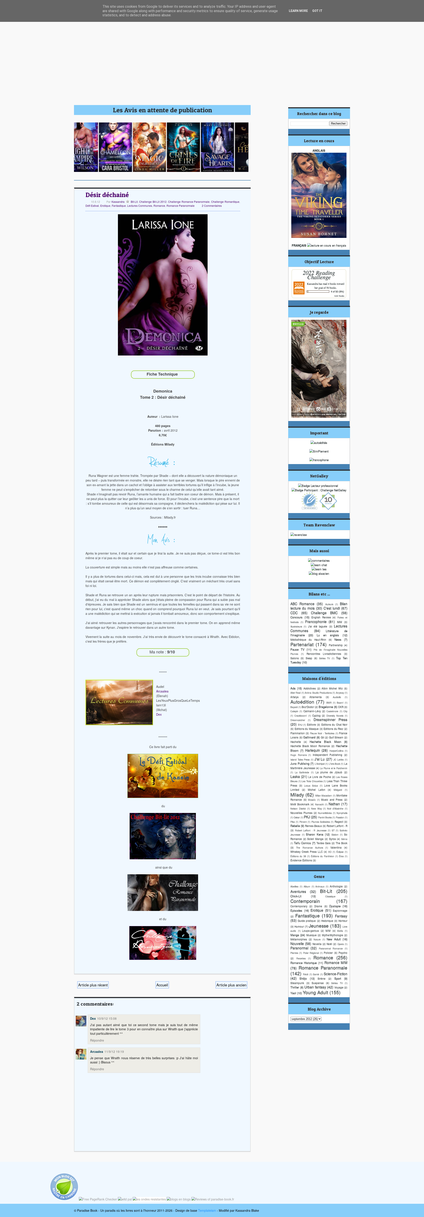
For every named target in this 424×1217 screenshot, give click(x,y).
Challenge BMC (324, 612)
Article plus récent (93, 985)
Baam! (340, 702)
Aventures (298, 891)
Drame (318, 906)
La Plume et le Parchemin (333, 768)
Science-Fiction (335, 973)
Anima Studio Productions (318, 692)
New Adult (334, 939)
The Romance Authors (309, 847)
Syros (332, 839)
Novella (317, 944)
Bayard (294, 707)
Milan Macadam (323, 795)
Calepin (294, 711)
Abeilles (294, 886)
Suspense (318, 983)
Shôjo (303, 978)
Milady (297, 794)
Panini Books (325, 817)
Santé (316, 974)
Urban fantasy (315, 986)
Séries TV (324, 658)
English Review (321, 617)
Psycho (343, 952)
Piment (303, 821)
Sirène (322, 978)
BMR (329, 702)
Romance (159, 205)
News (337, 639)
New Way (316, 808)
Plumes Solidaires (320, 821)
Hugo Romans (298, 754)
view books (339, 295)
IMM (339, 622)
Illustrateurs (296, 626)
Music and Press (332, 799)
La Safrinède (302, 772)
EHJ (300, 724)
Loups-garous (310, 930)
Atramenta (315, 697)
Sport (337, 978)
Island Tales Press (300, 759)
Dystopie (335, 906)
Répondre (97, 1040)
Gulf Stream (336, 737)
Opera (340, 944)
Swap (309, 658)
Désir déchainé (107, 194)
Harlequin (312, 750)
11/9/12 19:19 (114, 1051)
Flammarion (297, 733)
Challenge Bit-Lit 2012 (153, 201)
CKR (340, 707)
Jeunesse (319, 925)
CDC (294, 612)
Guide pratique (307, 920)
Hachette (295, 741)
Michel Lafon (316, 789)
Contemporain (305, 900)
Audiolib (337, 697)
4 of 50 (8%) (337, 291)
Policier (328, 952)
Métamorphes (298, 939)
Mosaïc (312, 799)
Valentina (336, 847)
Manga (294, 935)
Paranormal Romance (331, 948)
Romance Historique (303, 963)
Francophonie (316, 621)
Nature (317, 939)
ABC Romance (302, 603)
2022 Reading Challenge (319, 275)
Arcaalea (162, 691)
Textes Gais (323, 843)
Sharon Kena (314, 834)
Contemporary (298, 906)
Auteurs (329, 604)
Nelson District (298, 808)
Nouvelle (297, 943)
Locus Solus (311, 785)
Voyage (338, 987)
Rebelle (295, 826)
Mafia (340, 930)
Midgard (338, 789)
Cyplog (316, 715)
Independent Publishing (328, 754)
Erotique (105, 205)
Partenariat (302, 644)
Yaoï (293, 993)
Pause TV (297, 649)
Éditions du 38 (298, 856)
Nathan (334, 803)
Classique (330, 896)
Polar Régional (311, 952)
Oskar (297, 817)
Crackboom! (300, 715)
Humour (299, 926)
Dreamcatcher (297, 720)
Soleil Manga (315, 839)
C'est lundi (332, 608)
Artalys (294, 697)
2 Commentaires (212, 205)
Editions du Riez (333, 728)
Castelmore (332, 711)
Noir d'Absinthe (335, 808)
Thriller (294, 987)
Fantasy (341, 915)
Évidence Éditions (301, 860)
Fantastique (119, 205)
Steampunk (297, 983)
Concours (296, 617)
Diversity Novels (334, 715)
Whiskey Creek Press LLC (306, 851)
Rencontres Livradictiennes (324, 653)
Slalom (335, 834)
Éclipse (340, 851)
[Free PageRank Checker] (98, 1199)
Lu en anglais (328, 635)
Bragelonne (326, 707)
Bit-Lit (134, 201)
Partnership (336, 645)
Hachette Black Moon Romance (310, 746)
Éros (341, 856)
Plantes (294, 952)
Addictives (309, 688)
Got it (317, 11)
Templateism (207, 1210)
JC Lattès (338, 759)
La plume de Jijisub (329, 772)
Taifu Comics (302, 843)
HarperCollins (336, 750)
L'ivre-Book (334, 763)
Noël (329, 944)
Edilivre (311, 724)
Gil (322, 737)
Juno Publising (299, 763)
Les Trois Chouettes (312, 781)
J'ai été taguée (317, 626)
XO (329, 851)
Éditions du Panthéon (322, 856)
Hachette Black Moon (325, 741)
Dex (159, 714)
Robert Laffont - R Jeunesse (311, 830)
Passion (340, 817)
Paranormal (299, 947)
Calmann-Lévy (312, 711)
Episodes (296, 910)
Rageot (339, 821)
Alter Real (295, 692)
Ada (292, 688)
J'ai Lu (319, 758)
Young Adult (315, 992)
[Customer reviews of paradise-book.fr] (212, 1199)
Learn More (298, 11)
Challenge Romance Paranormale (189, 201)
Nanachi (319, 804)
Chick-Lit (295, 896)
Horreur (342, 920)
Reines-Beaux (313, 826)
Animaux (319, 886)
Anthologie (336, 886)
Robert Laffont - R (337, 826)
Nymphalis (342, 812)
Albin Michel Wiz (332, 688)
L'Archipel (320, 763)
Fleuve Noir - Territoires (322, 733)
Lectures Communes (139, 205)
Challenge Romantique (225, 201)
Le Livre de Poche (319, 777)
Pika (292, 821)
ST (333, 830)
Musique (311, 935)
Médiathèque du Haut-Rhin (308, 639)
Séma (344, 839)
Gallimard (309, 737)
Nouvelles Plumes (301, 812)
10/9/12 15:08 (107, 1018)
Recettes (301, 958)
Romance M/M (335, 962)
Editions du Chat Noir (334, 724)
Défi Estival (92, 205)
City (345, 711)
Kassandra (118, 201)
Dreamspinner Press (330, 719)
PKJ (307, 816)
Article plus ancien (231, 985)
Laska (295, 776)
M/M (328, 930)
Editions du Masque (307, 728)
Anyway (340, 692)
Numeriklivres (325, 812)
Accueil (162, 985)
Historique (327, 920)
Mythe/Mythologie (332, 935)
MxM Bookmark (299, 804)
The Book (341, 843)
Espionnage (340, 910)
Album (307, 886)
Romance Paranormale (181, 205)
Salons (294, 658)
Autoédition (302, 701)
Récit (305, 974)
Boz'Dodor (308, 707)
